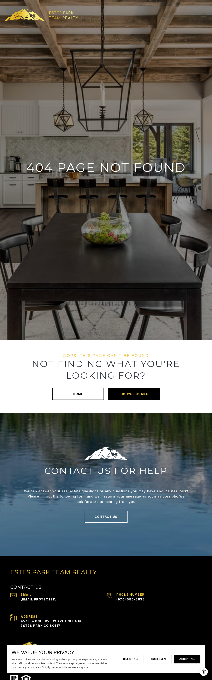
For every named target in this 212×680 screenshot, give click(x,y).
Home (78, 394)
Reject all (130, 659)
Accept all (187, 659)
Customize (158, 659)
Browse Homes (133, 394)
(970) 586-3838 (130, 599)
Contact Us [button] (106, 516)
